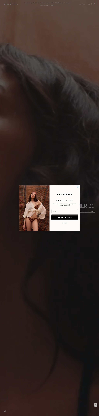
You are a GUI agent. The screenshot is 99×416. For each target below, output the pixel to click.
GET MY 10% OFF (65, 217)
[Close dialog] (78, 187)
